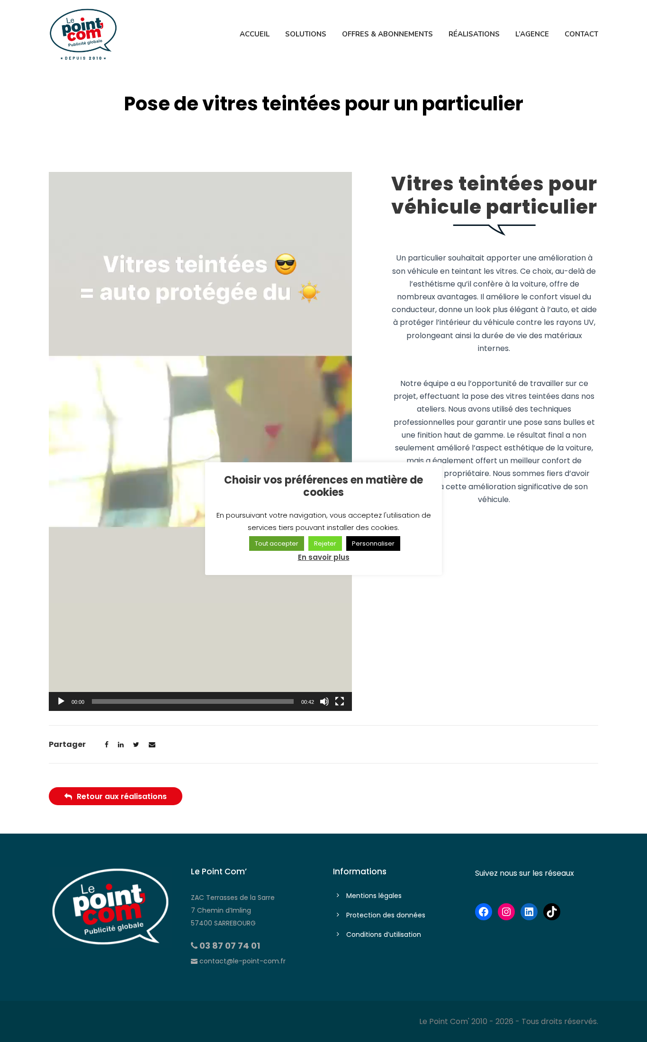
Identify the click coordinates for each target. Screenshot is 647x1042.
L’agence (532, 34)
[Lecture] (61, 701)
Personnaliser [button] (373, 543)
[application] (200, 441)
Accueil (255, 34)
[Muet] (324, 701)
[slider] (193, 701)
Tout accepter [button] (276, 543)
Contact (581, 34)
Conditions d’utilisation (383, 934)
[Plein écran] (339, 701)
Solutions (305, 34)
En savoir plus (324, 557)
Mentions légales (374, 895)
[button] (200, 441)
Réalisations (474, 34)
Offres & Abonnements (387, 34)
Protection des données (385, 915)
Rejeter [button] (325, 543)
